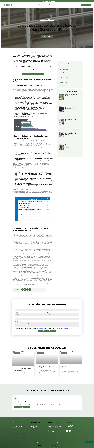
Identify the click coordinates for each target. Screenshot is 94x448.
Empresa (17, 316)
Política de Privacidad (37, 442)
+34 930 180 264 (42, 1)
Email (48, 312)
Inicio (14, 52)
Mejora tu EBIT (19, 52)
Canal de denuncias (57, 442)
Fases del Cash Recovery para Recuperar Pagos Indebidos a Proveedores (71, 146)
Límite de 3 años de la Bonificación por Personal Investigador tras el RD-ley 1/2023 (73, 133)
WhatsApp (89, 441)
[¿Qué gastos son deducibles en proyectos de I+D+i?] (61, 112)
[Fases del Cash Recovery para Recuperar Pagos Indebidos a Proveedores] (61, 150)
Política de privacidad (43, 328)
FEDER (32, 104)
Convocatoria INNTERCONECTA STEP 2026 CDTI (22, 369)
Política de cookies (45, 442)
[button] (51, 66)
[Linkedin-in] (67, 431)
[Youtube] (70, 431)
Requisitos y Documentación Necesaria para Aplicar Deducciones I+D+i (72, 121)
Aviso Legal (66, 328)
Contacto (69, 423)
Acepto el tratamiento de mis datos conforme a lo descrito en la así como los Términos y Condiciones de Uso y (42, 328)
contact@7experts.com (50, 1)
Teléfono (17, 312)
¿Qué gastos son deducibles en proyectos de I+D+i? (45, 367)
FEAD (43, 107)
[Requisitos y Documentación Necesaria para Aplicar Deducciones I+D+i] (61, 124)
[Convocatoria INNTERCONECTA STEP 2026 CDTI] (61, 99)
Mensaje (16, 321)
